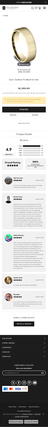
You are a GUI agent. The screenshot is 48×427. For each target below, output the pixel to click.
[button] (32, 8)
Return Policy (12, 406)
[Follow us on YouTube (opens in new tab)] (34, 383)
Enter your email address (24, 368)
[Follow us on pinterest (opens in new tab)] (29, 383)
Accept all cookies (31, 422)
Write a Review (24, 324)
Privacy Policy (22, 406)
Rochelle (17, 294)
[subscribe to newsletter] (42, 373)
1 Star (20, 155)
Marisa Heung (18, 235)
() (42, 146)
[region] (24, 45)
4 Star (20, 148)
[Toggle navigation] (44, 8)
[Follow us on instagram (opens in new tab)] (24, 383)
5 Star (20, 146)
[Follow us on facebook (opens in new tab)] (18, 383)
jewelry (6, 15)
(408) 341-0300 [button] (26, 2)
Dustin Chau (18, 197)
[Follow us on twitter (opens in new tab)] (13, 383)
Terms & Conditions (33, 406)
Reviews (24, 140)
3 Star (20, 150)
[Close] (45, 2)
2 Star (20, 152)
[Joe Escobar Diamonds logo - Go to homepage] (10, 8)
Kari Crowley (18, 178)
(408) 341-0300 (24, 72)
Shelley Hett (18, 278)
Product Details (24, 134)
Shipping (13, 115)
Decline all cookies (15, 422)
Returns (35, 115)
